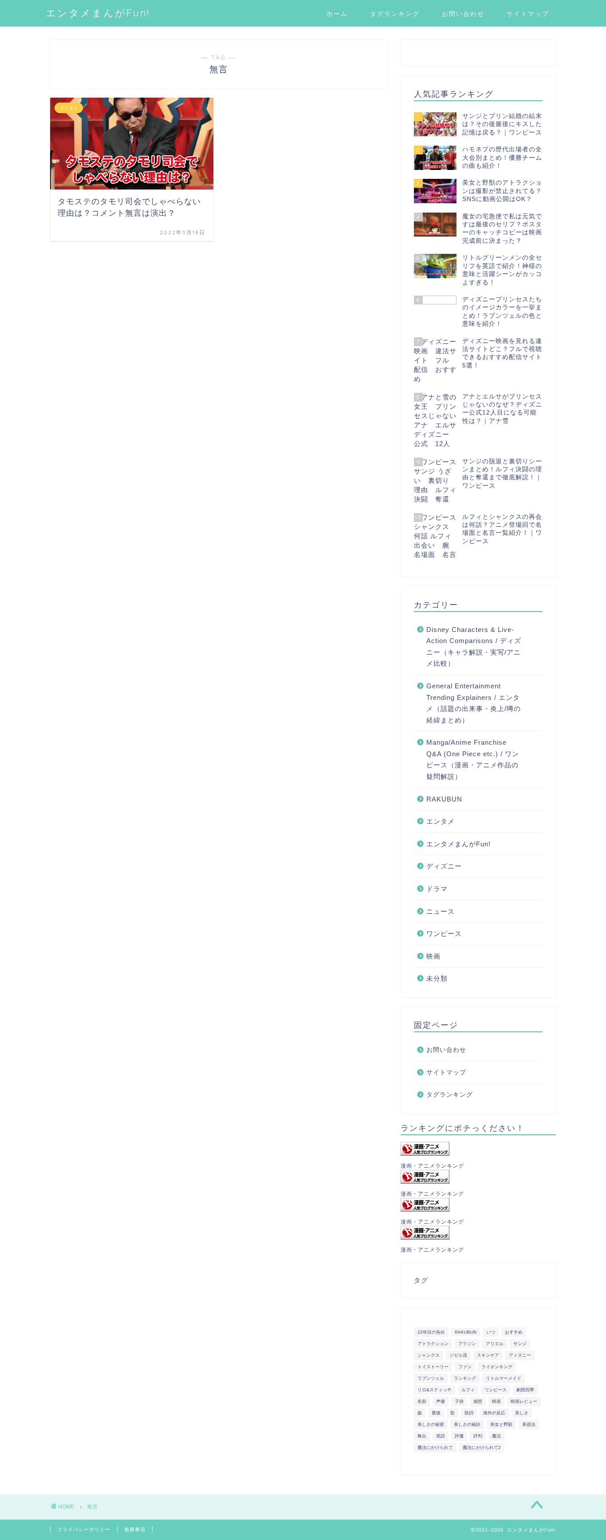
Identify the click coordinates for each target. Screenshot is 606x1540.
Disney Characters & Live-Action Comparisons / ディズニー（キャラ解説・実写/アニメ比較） (473, 646)
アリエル (495, 1343)
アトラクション (433, 1343)
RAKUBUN (444, 799)
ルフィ (468, 1389)
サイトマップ (528, 14)
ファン (465, 1366)
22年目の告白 (431, 1332)
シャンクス (428, 1355)
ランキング (465, 1378)
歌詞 (468, 1412)
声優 (440, 1401)
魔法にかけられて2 (482, 1447)
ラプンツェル (430, 1378)
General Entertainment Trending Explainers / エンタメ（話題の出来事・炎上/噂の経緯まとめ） (473, 703)
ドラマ (437, 888)
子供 (459, 1401)
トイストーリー (433, 1366)
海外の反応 (494, 1412)
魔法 (496, 1435)
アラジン (467, 1343)
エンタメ (440, 821)
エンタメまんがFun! (98, 13)
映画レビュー (524, 1401)
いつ (490, 1332)
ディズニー (444, 866)
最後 (436, 1412)
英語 (440, 1435)
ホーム (337, 14)
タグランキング (395, 14)
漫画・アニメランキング (432, 1166)
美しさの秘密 (430, 1424)
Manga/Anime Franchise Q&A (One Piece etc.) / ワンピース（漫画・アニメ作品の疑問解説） (472, 759)
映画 (433, 956)
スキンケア (488, 1355)
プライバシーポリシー (83, 1529)
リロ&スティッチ (434, 1389)
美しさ (521, 1412)
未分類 (437, 978)
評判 (477, 1435)
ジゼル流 (458, 1355)
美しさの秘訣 (467, 1424)
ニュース (440, 911)
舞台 (421, 1435)
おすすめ (514, 1332)
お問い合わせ (463, 14)
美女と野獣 (501, 1424)
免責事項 (135, 1529)
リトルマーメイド (503, 1378)
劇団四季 (525, 1389)
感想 (477, 1401)
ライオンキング (496, 1366)
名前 (421, 1401)
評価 (459, 1435)
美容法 (528, 1424)
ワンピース (444, 933)
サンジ (520, 1343)
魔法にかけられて (435, 1447)
